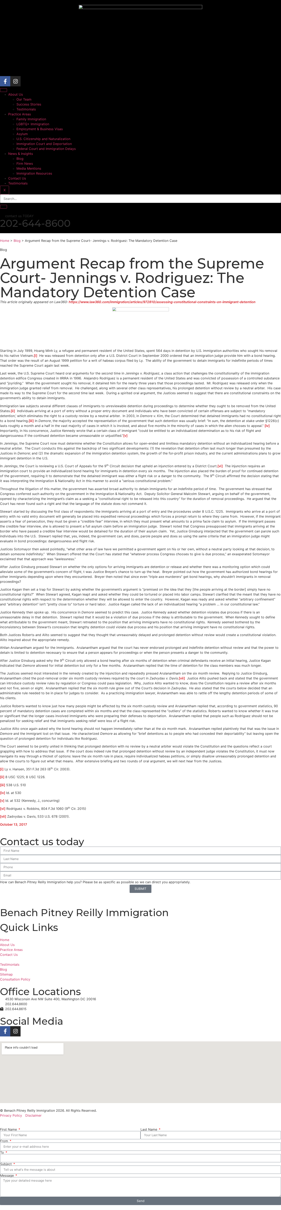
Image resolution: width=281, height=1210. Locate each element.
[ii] (13, 411)
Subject (6, 1164)
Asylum (22, 134)
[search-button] (3, 207)
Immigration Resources (34, 173)
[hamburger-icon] (3, 90)
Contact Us (17, 178)
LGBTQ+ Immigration (32, 124)
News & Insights (20, 154)
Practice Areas (19, 114)
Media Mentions (28, 168)
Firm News (24, 163)
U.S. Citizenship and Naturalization (43, 139)
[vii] (182, 678)
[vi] (220, 466)
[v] (125, 435)
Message (7, 1175)
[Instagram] (15, 81)
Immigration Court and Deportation (44, 144)
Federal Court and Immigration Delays (46, 149)
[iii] (31, 421)
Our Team (23, 99)
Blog (19, 158)
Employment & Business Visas (39, 129)
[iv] (267, 426)
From (4, 1141)
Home (4, 241)
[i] (35, 355)
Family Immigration (31, 119)
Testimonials (26, 109)
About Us (15, 94)
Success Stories (28, 104)
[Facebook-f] (5, 81)
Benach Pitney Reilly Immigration (84, 913)
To (2, 1152)
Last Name (149, 1129)
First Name (9, 1129)
